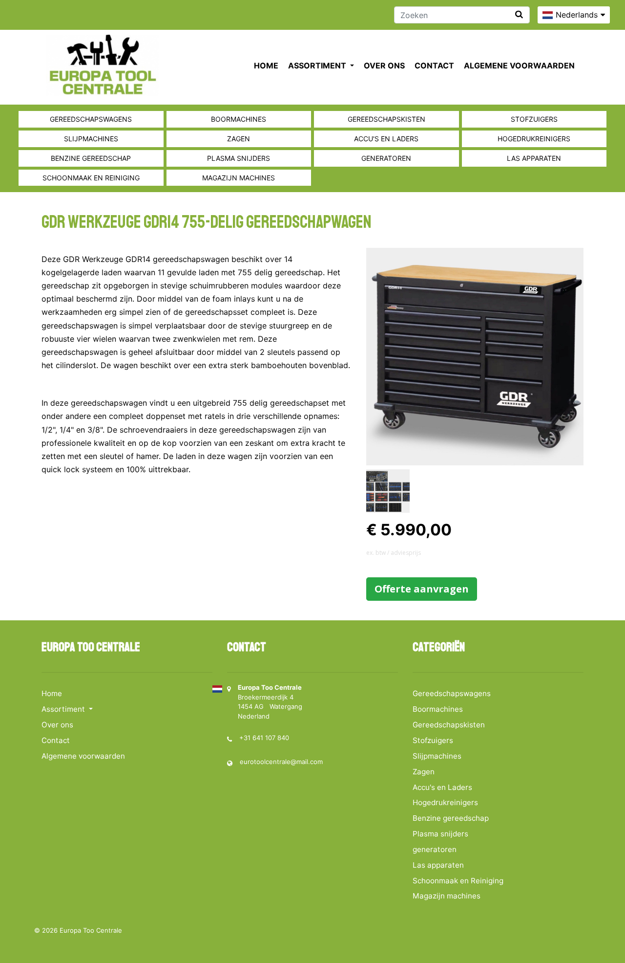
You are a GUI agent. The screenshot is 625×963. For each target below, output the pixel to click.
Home (266, 65)
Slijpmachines (91, 138)
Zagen (238, 138)
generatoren (386, 158)
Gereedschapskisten (386, 119)
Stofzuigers (534, 119)
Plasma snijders (238, 158)
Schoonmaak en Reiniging (91, 178)
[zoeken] (519, 14)
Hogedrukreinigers (534, 138)
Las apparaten (534, 158)
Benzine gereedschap (91, 158)
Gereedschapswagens (91, 119)
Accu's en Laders (386, 138)
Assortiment (318, 65)
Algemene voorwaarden (519, 65)
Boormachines (238, 119)
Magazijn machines (238, 178)
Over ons (384, 65)
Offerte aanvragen (422, 588)
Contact (434, 65)
